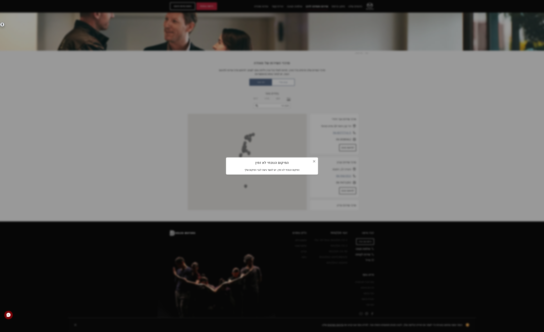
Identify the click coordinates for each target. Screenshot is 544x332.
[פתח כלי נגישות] (2, 24)
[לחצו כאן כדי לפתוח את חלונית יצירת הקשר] (8, 315)
